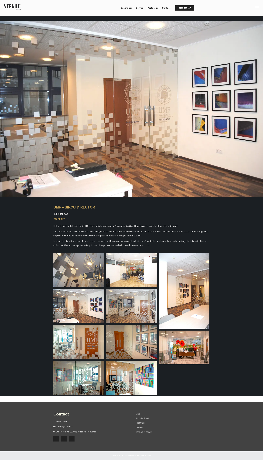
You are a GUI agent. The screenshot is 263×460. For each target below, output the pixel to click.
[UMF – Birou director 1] (78, 270)
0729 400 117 (185, 8)
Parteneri (140, 423)
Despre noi (126, 8)
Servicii (139, 8)
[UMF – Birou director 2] (131, 270)
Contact (166, 8)
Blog (138, 414)
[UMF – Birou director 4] (78, 306)
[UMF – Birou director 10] (131, 378)
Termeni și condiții (144, 432)
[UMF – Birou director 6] (78, 342)
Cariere (139, 427)
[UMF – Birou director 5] (131, 306)
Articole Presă (142, 418)
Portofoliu (153, 8)
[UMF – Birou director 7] (131, 342)
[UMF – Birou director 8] (184, 347)
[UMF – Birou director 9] (78, 378)
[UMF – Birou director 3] (184, 291)
